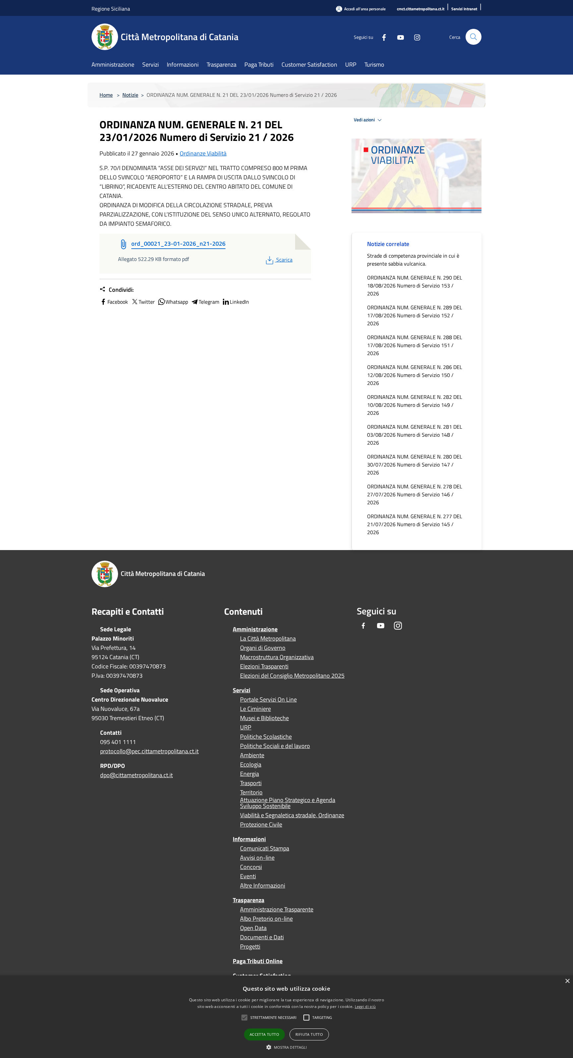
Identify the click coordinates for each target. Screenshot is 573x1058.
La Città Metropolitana (268, 639)
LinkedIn (239, 302)
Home (106, 95)
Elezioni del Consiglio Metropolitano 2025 (292, 676)
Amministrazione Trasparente (276, 909)
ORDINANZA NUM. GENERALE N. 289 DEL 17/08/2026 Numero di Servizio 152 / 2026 (414, 315)
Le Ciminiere (255, 709)
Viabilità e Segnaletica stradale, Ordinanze (292, 815)
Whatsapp (176, 302)
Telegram (209, 302)
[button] (273, 1017)
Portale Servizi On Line (268, 700)
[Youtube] (398, 36)
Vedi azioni (365, 119)
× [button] (567, 981)
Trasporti (251, 783)
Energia (249, 774)
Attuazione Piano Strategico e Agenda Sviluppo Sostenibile (287, 803)
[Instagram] (414, 36)
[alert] (286, 1016)
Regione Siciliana (111, 9)
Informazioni (249, 839)
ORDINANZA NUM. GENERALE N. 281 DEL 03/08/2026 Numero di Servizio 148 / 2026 (414, 435)
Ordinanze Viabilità (203, 153)
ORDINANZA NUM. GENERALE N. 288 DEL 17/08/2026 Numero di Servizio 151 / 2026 (414, 345)
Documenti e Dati (262, 937)
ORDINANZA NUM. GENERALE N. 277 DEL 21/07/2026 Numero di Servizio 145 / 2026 (414, 524)
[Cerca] (473, 37)
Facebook (117, 302)
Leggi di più (365, 1006)
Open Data (253, 928)
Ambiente (252, 755)
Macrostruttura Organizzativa (277, 657)
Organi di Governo (263, 648)
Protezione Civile (261, 825)
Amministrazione (255, 629)
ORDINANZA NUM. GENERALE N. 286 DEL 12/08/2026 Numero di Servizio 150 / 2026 (414, 375)
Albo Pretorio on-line (266, 919)
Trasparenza (248, 900)
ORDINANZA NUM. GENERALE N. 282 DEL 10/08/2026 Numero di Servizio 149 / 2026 (414, 405)
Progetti (250, 947)
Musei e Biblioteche (264, 718)
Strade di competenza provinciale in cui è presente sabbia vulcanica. (413, 260)
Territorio (251, 792)
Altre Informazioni (262, 886)
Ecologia (250, 765)
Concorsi (251, 867)
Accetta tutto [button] (264, 1034)
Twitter (147, 302)
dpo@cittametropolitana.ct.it (136, 775)
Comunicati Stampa (264, 848)
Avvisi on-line (257, 858)
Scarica (284, 260)
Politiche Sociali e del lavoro (275, 746)
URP (245, 727)
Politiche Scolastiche (266, 737)
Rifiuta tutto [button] (309, 1034)
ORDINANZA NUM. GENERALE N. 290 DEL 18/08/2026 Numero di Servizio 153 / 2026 (414, 285)
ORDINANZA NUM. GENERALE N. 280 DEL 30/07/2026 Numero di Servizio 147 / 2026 (414, 464)
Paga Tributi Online (258, 961)
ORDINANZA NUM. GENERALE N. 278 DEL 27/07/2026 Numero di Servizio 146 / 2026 (414, 494)
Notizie (130, 95)
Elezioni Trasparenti (264, 666)
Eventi (248, 876)
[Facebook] (381, 36)
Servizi (241, 690)
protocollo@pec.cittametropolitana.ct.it (149, 751)
